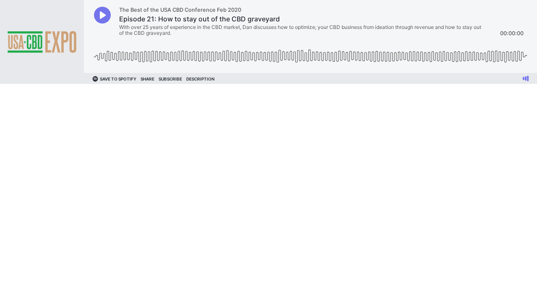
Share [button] (147, 78)
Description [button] (200, 78)
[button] (102, 15)
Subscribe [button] (170, 78)
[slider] (310, 53)
